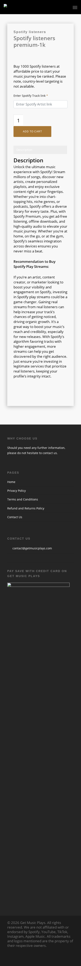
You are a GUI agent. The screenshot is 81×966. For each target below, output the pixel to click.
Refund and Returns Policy (25, 508)
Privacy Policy (16, 491)
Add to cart (32, 131)
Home (11, 482)
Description (24, 150)
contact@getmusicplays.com (32, 548)
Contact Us (14, 517)
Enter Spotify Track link (31, 96)
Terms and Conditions (22, 499)
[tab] (40, 150)
